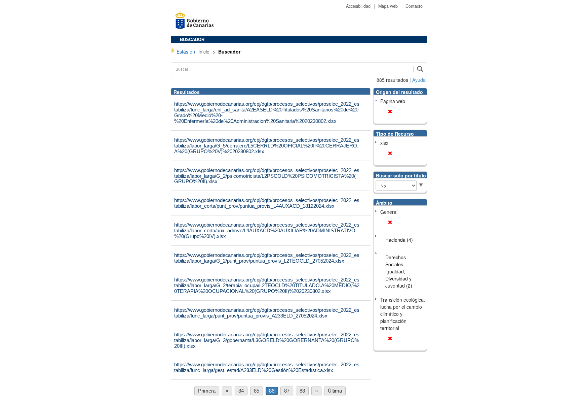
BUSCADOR (192, 39)
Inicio (204, 51)
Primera (207, 391)
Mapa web (388, 6)
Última (335, 391)
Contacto (414, 6)
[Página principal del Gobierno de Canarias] (196, 22)
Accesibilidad (359, 6)
